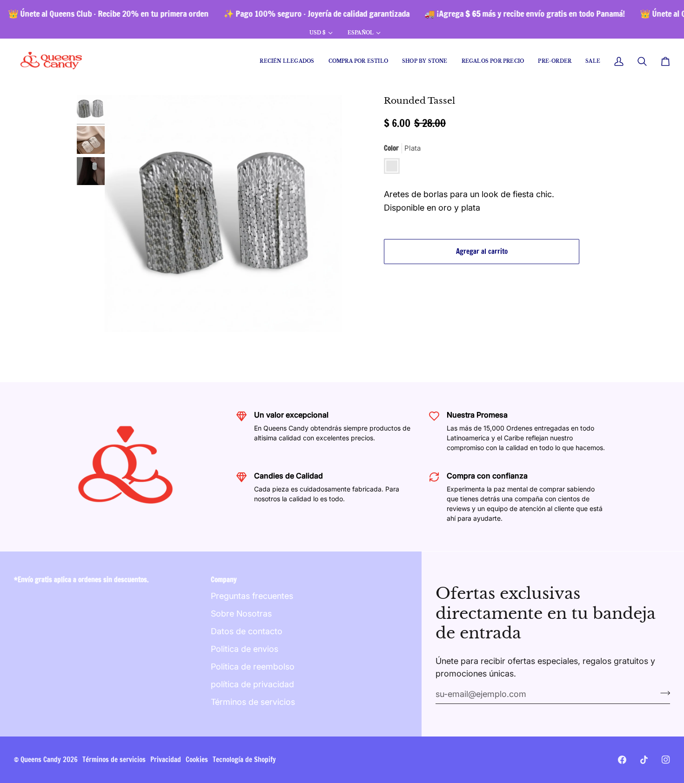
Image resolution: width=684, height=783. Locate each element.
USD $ (317, 33)
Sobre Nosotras (241, 613)
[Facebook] (622, 760)
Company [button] (224, 579)
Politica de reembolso (253, 666)
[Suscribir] (662, 692)
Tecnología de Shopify (244, 759)
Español (361, 33)
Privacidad (165, 759)
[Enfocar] (223, 213)
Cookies (197, 759)
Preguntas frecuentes (252, 596)
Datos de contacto (246, 631)
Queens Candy (40, 759)
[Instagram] (666, 760)
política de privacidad (252, 684)
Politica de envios (244, 649)
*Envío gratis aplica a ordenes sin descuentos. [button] (81, 579)
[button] (358, 62)
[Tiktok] (644, 760)
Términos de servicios (253, 702)
